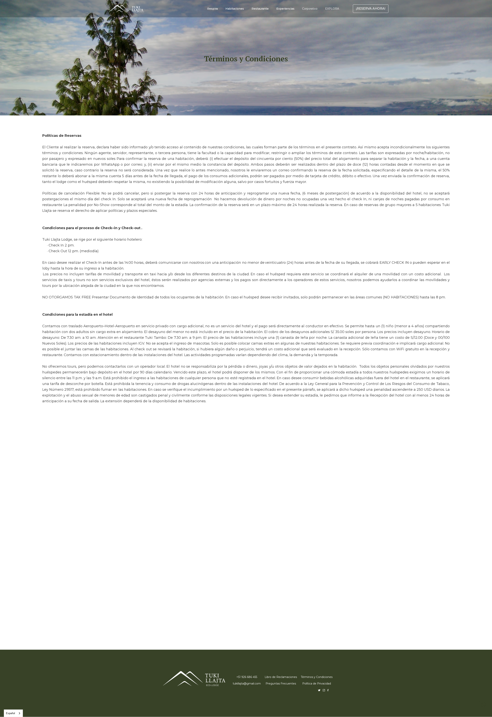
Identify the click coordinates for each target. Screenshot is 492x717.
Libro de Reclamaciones (281, 677)
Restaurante (260, 8)
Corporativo (309, 8)
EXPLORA (332, 8)
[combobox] (13, 713)
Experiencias (285, 8)
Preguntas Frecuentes (281, 683)
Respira (212, 8)
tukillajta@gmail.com (247, 683)
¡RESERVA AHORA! (370, 8)
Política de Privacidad (316, 683)
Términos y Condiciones (316, 677)
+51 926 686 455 (246, 677)
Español (10, 713)
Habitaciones (234, 8)
